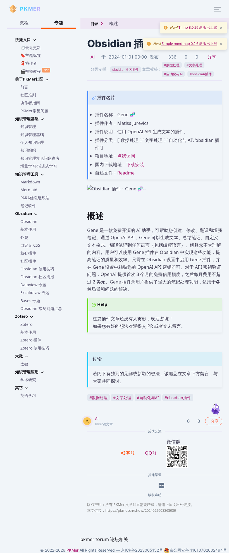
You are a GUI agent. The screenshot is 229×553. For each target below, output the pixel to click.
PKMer (72, 550)
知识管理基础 (32, 134)
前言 (24, 86)
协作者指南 (30, 102)
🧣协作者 (28, 63)
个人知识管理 (32, 142)
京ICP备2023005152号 (142, 550)
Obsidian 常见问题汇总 (41, 308)
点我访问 (126, 156)
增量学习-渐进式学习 (38, 166)
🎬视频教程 (34, 71)
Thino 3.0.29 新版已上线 (197, 27)
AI (92, 57)
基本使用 (28, 229)
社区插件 (28, 261)
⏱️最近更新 (30, 47)
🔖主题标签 (30, 55)
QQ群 (151, 453)
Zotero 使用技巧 (34, 348)
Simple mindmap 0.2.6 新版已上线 (189, 43)
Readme (126, 173)
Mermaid (28, 189)
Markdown (30, 182)
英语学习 (28, 395)
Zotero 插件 (30, 340)
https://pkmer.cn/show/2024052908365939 (140, 510)
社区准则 (28, 95)
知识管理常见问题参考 (39, 158)
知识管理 (28, 126)
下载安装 (135, 164)
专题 (58, 23)
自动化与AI (173, 74)
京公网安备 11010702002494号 (198, 550)
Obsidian (28, 221)
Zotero (26, 324)
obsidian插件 (201, 74)
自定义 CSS (30, 245)
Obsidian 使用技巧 (37, 268)
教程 (24, 23)
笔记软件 (28, 205)
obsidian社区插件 (125, 69)
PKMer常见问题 (34, 110)
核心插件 (28, 253)
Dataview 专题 (33, 284)
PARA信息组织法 (34, 197)
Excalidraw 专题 (34, 292)
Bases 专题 (30, 300)
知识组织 (28, 150)
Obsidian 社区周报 (37, 276)
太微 (24, 364)
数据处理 (172, 65)
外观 (24, 237)
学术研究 (28, 379)
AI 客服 (128, 453)
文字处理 (194, 65)
